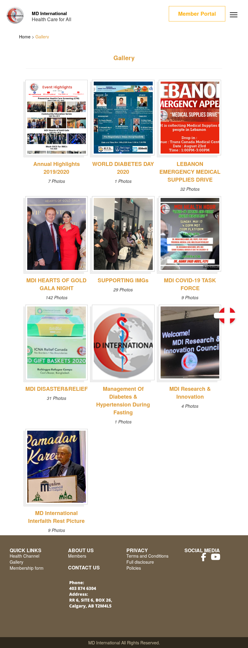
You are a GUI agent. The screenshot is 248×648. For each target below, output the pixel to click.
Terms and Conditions (147, 556)
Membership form (27, 568)
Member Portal (197, 14)
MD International (49, 13)
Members (77, 556)
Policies (133, 568)
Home (25, 37)
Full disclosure (140, 562)
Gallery (16, 562)
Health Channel (24, 556)
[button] (227, 315)
